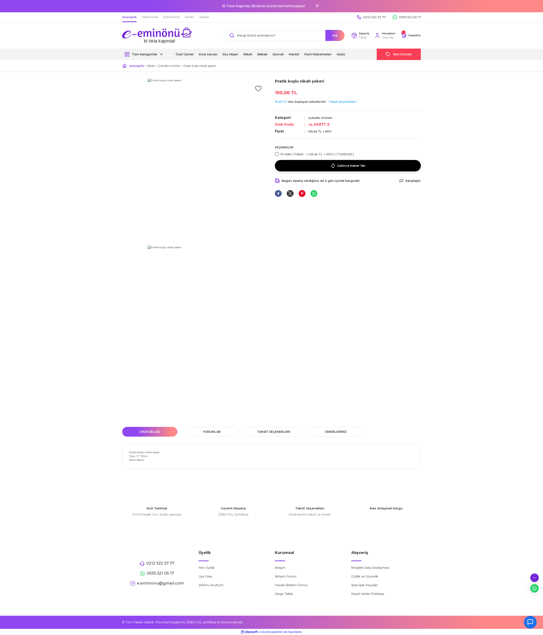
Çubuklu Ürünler (320, 117)
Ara (334, 35)
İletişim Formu (285, 576)
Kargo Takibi (284, 594)
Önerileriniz (336, 432)
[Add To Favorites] (258, 88)
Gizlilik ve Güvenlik (364, 576)
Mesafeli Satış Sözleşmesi (370, 568)
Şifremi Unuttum (211, 585)
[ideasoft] (249, 632)
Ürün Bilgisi (149, 432)
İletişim (280, 568)
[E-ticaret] (271, 632)
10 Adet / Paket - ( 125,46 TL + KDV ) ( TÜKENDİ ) (317, 154)
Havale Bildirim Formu (291, 585)
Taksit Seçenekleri (343, 101)
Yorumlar (212, 432)
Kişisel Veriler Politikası (367, 594)
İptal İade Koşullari (364, 585)
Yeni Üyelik (206, 568)
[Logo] (157, 35)
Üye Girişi (205, 576)
